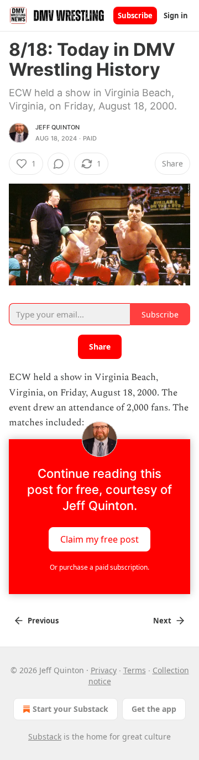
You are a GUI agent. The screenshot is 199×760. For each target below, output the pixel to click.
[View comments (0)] (59, 164)
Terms (134, 670)
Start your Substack (70, 709)
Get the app (154, 709)
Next (162, 621)
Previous (43, 621)
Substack (44, 736)
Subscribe (135, 15)
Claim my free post (99, 539)
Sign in (176, 15)
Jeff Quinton (57, 127)
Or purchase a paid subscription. (99, 567)
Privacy (104, 670)
